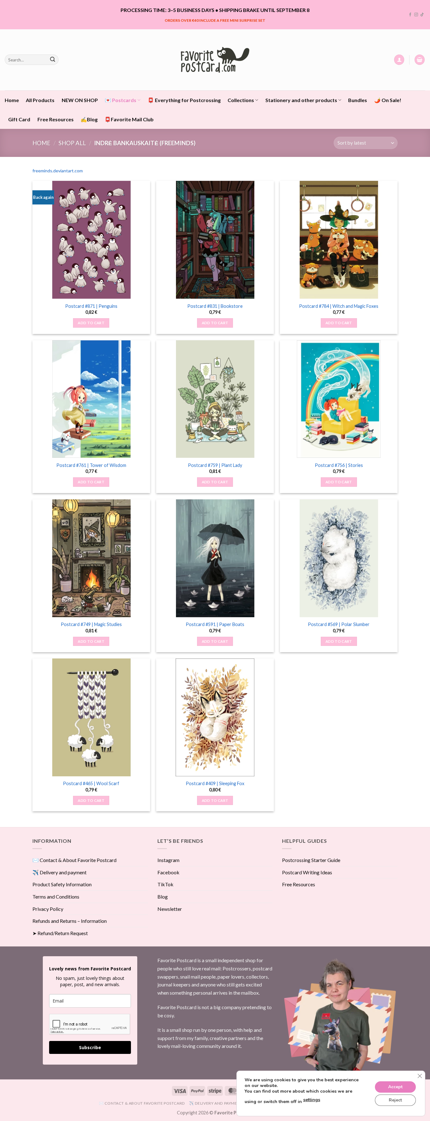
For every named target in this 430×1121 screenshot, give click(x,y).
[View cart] (420, 60)
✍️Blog (89, 119)
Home (12, 100)
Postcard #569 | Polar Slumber (339, 624)
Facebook (168, 872)
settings (311, 1100)
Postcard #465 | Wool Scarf (91, 783)
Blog (162, 897)
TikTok (165, 884)
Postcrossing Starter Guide (311, 860)
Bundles (357, 100)
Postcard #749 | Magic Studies (91, 624)
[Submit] (52, 60)
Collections (241, 100)
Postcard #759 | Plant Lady (215, 465)
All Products (40, 100)
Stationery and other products (301, 100)
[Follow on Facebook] (410, 15)
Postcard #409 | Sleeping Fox (215, 783)
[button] (399, 60)
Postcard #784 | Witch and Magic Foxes (338, 306)
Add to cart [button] (91, 323)
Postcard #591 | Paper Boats (215, 624)
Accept (395, 1087)
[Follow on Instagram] (416, 15)
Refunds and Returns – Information (69, 921)
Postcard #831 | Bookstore (215, 306)
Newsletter (169, 909)
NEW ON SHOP (80, 100)
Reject (395, 1100)
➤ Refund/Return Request (60, 933)
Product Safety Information (62, 884)
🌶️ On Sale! (387, 100)
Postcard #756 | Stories (339, 465)
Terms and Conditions (55, 897)
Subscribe (90, 1047)
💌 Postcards (120, 100)
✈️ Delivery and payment (59, 872)
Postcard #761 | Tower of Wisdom (91, 465)
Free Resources (55, 119)
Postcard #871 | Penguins (91, 306)
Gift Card (19, 119)
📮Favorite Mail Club (129, 119)
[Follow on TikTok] (422, 15)
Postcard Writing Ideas (307, 872)
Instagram (168, 860)
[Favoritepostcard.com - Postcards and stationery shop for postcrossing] (215, 59)
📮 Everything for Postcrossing (184, 100)
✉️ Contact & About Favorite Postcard (74, 860)
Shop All (72, 143)
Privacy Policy (47, 909)
